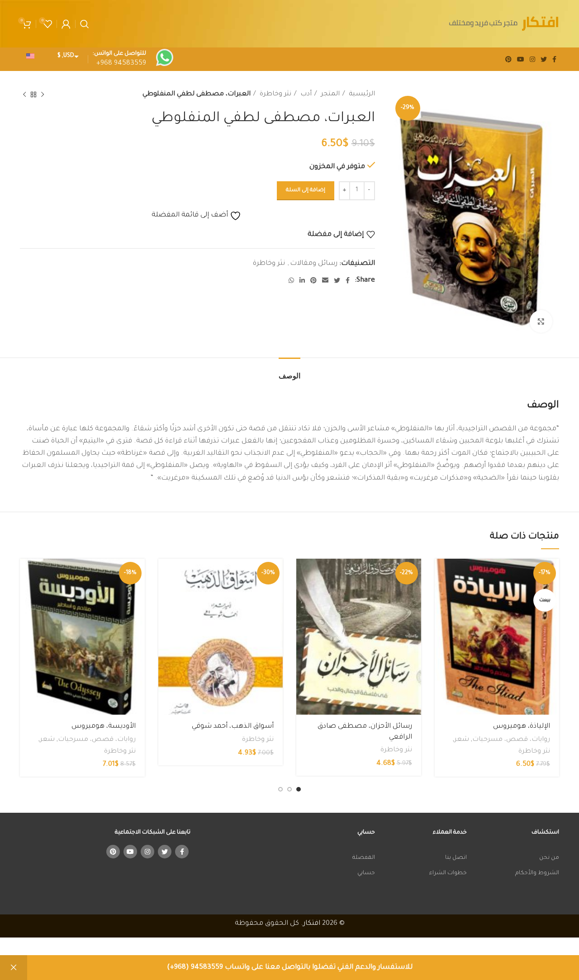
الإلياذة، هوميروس (521, 726)
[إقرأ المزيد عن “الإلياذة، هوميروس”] (441, 573)
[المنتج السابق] (42, 94)
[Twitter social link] (544, 59)
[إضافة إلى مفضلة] (441, 614)
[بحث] (85, 24)
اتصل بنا (456, 858)
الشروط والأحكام (537, 873)
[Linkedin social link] (302, 280)
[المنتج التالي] (24, 94)
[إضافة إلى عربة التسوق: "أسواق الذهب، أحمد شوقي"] (165, 573)
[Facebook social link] (554, 59)
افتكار (311, 924)
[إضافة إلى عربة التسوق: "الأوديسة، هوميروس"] (26, 573)
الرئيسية (361, 94)
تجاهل (13, 967)
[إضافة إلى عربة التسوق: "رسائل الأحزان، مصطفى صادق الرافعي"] (303, 573)
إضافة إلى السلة (305, 190)
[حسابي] (66, 24)
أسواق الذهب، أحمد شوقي (233, 726)
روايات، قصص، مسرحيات (511, 740)
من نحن (549, 858)
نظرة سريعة (441, 594)
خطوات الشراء (448, 873)
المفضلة (363, 858)
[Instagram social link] (532, 59)
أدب (305, 94)
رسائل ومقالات (313, 264)
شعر (461, 740)
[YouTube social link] (520, 59)
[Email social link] (325, 280)
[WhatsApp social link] (291, 280)
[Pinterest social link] (508, 59)
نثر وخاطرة (274, 94)
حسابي (366, 873)
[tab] (289, 371)
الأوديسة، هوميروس (103, 726)
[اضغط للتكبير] (541, 321)
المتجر (329, 94)
